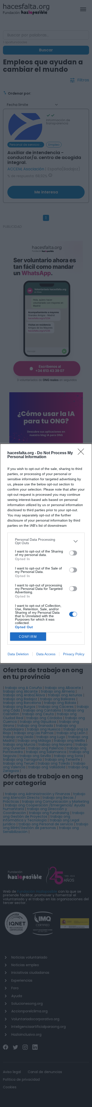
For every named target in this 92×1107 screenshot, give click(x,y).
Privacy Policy (73, 654)
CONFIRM (28, 637)
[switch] (73, 553)
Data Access (45, 654)
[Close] (82, 453)
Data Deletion (18, 654)
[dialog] (46, 553)
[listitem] (46, 541)
